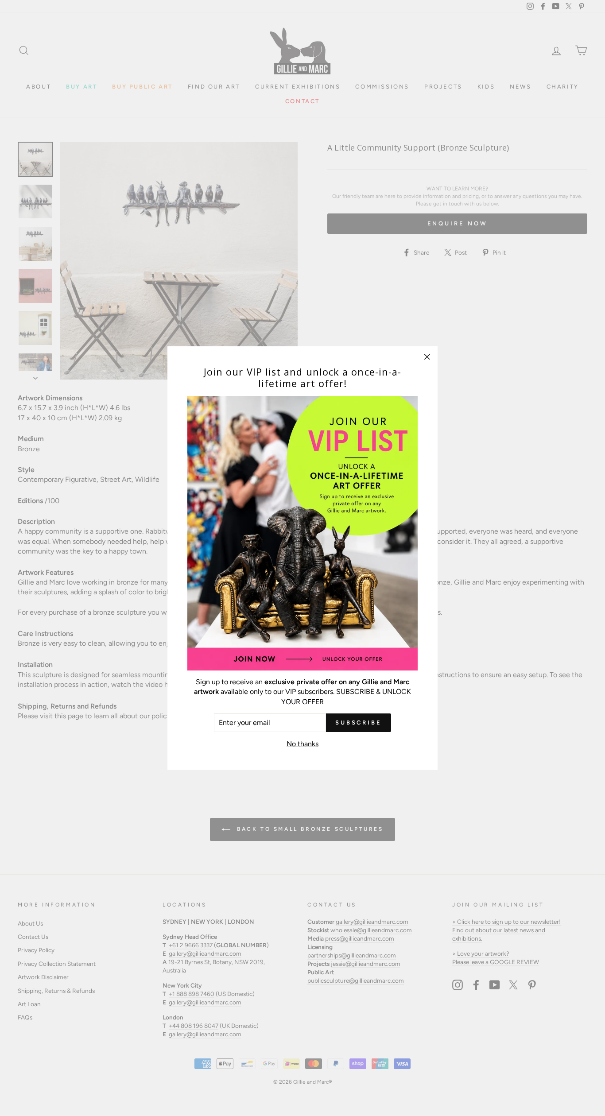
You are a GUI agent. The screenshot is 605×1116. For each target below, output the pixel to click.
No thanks (302, 744)
